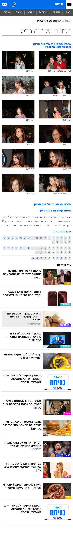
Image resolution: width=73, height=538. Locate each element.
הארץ (4, 217)
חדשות (56, 12)
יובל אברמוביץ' (16, 221)
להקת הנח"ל (65, 225)
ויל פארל (49, 221)
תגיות (58, 4)
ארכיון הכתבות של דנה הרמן (52, 204)
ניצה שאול (39, 225)
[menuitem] (56, 12)
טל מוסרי (28, 221)
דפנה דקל (13, 217)
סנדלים (28, 225)
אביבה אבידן (65, 217)
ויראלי (18, 12)
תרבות (7, 12)
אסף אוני (52, 217)
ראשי (68, 12)
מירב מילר (51, 225)
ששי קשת (17, 225)
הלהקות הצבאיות (62, 221)
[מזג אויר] (14, 4)
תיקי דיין (6, 225)
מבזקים (43, 12)
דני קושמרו (25, 217)
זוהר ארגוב (39, 221)
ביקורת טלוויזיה (39, 217)
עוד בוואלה (64, 265)
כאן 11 (5, 221)
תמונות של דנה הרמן (49, 21)
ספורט (30, 12)
